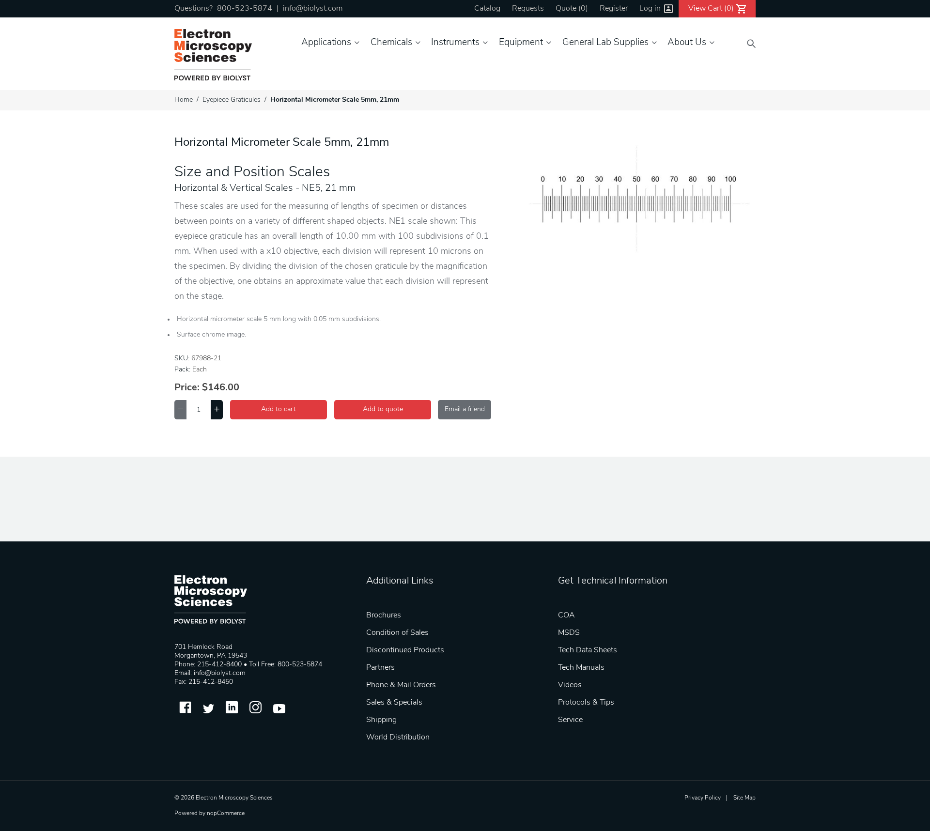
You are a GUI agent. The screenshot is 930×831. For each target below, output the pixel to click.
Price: (187, 388)
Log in (650, 9)
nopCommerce (226, 813)
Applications (326, 42)
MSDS (569, 633)
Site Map (744, 798)
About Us (686, 42)
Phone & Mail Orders (401, 685)
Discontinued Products (405, 650)
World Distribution (398, 737)
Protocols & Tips (586, 703)
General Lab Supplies (605, 42)
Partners (380, 668)
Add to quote (383, 409)
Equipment (521, 42)
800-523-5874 (244, 9)
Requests (528, 9)
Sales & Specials (394, 703)
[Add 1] (217, 409)
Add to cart (278, 409)
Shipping (381, 720)
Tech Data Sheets (587, 650)
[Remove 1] (180, 409)
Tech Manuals (581, 668)
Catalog (487, 9)
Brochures (383, 615)
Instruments (455, 42)
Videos (570, 685)
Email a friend (465, 409)
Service (570, 720)
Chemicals (391, 42)
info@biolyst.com (312, 9)
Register (614, 9)
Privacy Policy (702, 798)
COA (566, 615)
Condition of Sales (397, 633)
